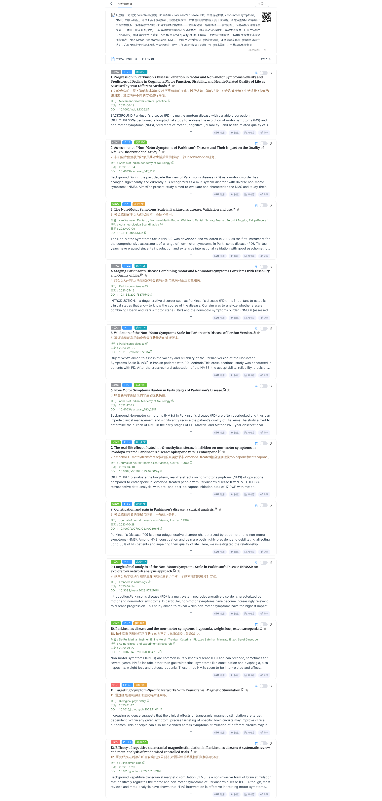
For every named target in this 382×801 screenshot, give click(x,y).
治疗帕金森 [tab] (125, 4)
